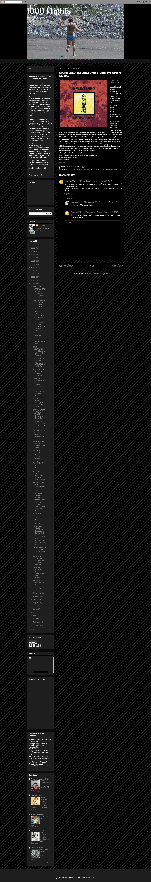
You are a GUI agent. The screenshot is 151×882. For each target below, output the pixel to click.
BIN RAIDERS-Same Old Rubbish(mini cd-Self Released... (38, 455)
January (36, 625)
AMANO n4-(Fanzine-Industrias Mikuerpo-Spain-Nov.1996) (37, 519)
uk (119, 169)
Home (91, 266)
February (36, 622)
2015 (33, 280)
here (93, 153)
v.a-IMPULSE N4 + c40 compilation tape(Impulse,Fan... (39, 434)
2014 (33, 283)
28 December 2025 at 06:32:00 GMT (100, 212)
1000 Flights (49, 10)
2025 (33, 248)
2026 (33, 245)
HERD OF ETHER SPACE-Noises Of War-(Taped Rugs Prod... (39, 393)
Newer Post (65, 266)
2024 (33, 251)
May (35, 612)
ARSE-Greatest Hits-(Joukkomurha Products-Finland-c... (39, 486)
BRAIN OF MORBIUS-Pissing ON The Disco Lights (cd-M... (39, 403)
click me (62, 162)
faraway (75, 202)
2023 (33, 254)
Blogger (90, 877)
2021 (33, 261)
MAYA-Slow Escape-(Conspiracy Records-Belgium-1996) (39, 475)
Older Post (115, 266)
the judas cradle (110, 169)
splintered (96, 169)
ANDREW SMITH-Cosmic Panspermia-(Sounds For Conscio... (39, 293)
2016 (33, 277)
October (36, 596)
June (35, 609)
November (37, 593)
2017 (33, 274)
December (37, 286)
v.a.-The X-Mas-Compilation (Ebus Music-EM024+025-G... (39, 304)
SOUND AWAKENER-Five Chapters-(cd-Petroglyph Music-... (39, 351)
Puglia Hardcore (37, 814)
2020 (33, 264)
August (36, 603)
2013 (33, 629)
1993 (68, 169)
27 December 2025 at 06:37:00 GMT (94, 181)
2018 (33, 271)
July (35, 606)
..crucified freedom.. (39, 831)
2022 (33, 258)
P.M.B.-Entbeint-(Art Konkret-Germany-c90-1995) (39, 444)
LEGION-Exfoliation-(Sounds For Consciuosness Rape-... (39, 315)
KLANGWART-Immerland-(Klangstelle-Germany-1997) (39, 496)
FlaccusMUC (71, 181)
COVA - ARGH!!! (37, 848)
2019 (33, 267)
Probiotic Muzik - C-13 (40, 779)
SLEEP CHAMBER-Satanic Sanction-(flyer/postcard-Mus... (39, 339)
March (35, 619)
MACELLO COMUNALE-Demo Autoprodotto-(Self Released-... (39, 573)
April (35, 615)
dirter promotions (81, 169)
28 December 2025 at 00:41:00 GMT (99, 202)
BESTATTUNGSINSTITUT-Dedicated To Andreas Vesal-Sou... (39, 540)
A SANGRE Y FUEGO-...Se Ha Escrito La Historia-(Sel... (39, 530)
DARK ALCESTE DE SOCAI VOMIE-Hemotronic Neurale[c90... (39, 414)
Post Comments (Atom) (97, 273)
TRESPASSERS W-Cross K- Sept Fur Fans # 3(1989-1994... (39, 327)
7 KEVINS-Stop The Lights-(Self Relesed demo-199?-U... (39, 424)
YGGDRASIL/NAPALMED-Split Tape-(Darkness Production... (39, 550)
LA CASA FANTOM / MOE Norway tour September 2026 (45, 837)
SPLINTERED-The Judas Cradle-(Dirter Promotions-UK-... (39, 507)
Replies (70, 198)
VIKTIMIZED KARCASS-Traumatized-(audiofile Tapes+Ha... (38, 560)
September (37, 599)
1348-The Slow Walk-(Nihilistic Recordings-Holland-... (39, 465)
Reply (67, 194)
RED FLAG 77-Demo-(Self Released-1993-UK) (38, 372)
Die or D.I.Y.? (36, 795)
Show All (49, 863)
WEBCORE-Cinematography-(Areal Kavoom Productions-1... (39, 382)
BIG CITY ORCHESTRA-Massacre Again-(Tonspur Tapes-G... (39, 585)
